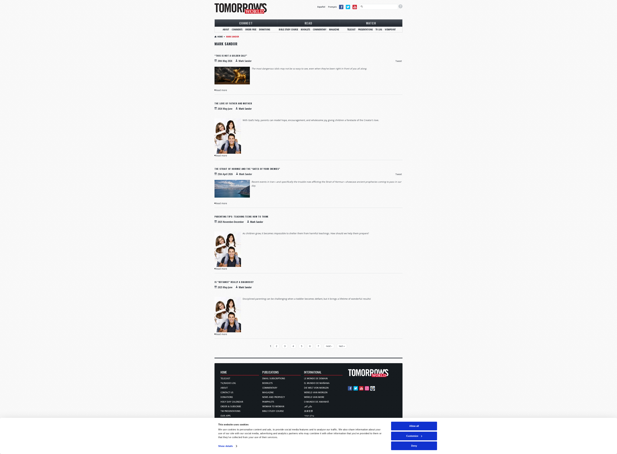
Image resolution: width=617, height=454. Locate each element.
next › (329, 346)
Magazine (334, 29)
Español (321, 6)
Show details (225, 446)
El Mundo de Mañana (317, 383)
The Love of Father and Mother (233, 103)
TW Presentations (230, 411)
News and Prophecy (273, 397)
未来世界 (308, 411)
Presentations (365, 29)
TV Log (379, 29)
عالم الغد (308, 406)
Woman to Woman (273, 406)
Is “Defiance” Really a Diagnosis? (234, 282)
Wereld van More (314, 397)
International (313, 372)
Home (220, 36)
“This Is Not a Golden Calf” (231, 55)
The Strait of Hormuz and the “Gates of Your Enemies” (247, 168)
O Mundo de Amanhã (316, 401)
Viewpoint (390, 29)
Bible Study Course (288, 29)
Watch (371, 23)
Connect (246, 23)
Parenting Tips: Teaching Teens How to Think (241, 216)
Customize (412, 436)
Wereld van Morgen (315, 392)
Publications (270, 372)
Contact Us (226, 392)
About (226, 29)
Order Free (250, 29)
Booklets (305, 29)
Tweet (398, 61)
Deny (414, 445)
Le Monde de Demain (316, 378)
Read (308, 23)
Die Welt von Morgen (316, 387)
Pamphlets (268, 401)
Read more (221, 90)
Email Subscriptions (273, 378)
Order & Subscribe (230, 406)
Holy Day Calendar (231, 401)
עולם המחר (309, 415)
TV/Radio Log (228, 383)
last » (342, 346)
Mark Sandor (245, 108)
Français (332, 6)
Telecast (351, 29)
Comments (237, 29)
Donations (264, 29)
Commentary (319, 29)
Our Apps (225, 415)
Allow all (414, 426)
